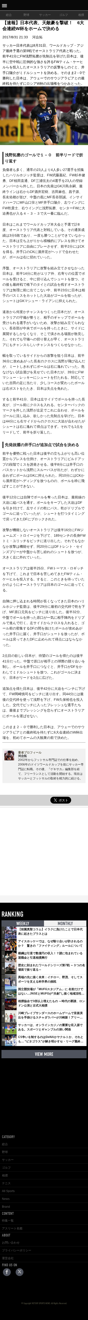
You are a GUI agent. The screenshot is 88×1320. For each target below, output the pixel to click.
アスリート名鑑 (12, 1228)
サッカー (45, 15)
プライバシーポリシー (16, 1250)
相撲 (5, 1175)
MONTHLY (65, 923)
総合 (9, 15)
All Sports (8, 1191)
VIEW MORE (44, 1054)
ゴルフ (63, 15)
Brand (6, 1206)
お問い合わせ (11, 1242)
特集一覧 (8, 1220)
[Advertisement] (44, 851)
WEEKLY (22, 923)
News (6, 1199)
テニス (6, 1183)
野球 (26, 15)
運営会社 (8, 1258)
